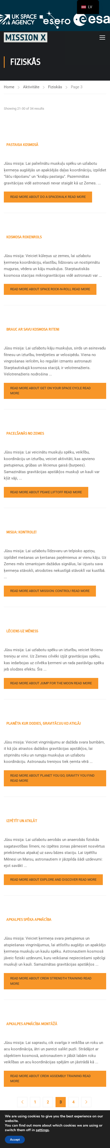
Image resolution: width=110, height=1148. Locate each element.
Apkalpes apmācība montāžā (31, 1024)
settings (42, 1130)
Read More (48, 197)
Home (9, 87)
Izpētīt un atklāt (21, 821)
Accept (15, 1140)
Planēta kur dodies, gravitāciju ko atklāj (43, 723)
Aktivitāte (31, 87)
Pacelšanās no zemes (25, 433)
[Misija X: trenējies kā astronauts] (25, 37)
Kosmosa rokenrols (24, 237)
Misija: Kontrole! (21, 532)
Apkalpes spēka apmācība (28, 919)
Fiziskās (55, 87)
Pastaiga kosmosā (22, 145)
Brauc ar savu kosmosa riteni (32, 329)
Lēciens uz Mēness (22, 631)
